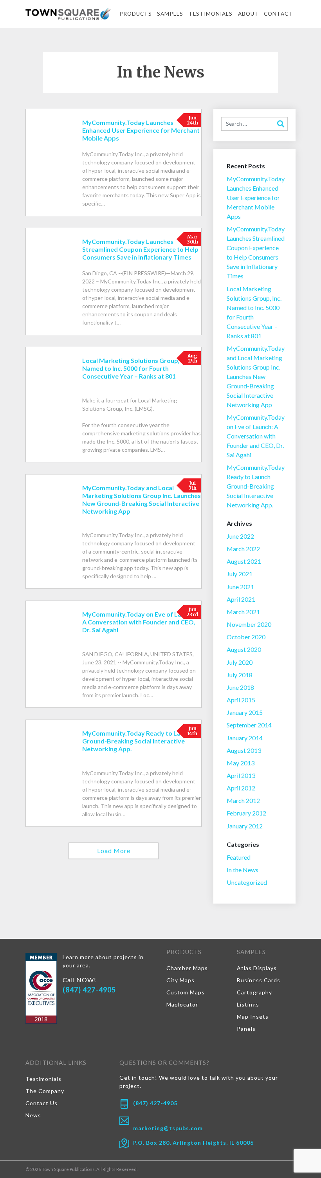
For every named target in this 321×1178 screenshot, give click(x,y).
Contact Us (41, 1103)
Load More (113, 850)
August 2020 (244, 649)
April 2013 (241, 775)
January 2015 (245, 712)
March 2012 (243, 800)
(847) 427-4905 (89, 989)
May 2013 (240, 763)
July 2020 (239, 662)
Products (135, 14)
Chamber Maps (187, 968)
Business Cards (258, 980)
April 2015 (241, 700)
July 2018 (239, 674)
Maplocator (182, 1004)
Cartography (254, 992)
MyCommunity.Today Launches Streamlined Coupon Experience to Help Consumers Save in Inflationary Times (256, 252)
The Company (44, 1091)
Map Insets (253, 1016)
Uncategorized (247, 882)
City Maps (180, 980)
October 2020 (246, 636)
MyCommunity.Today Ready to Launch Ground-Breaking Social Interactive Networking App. (256, 486)
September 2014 (249, 725)
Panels (246, 1028)
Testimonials (211, 14)
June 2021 (240, 586)
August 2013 (244, 750)
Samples (170, 14)
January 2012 (245, 826)
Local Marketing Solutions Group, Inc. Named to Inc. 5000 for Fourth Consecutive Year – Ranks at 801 (254, 312)
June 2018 (240, 687)
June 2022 (240, 536)
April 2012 (241, 788)
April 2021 (241, 599)
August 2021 (244, 561)
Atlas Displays (257, 968)
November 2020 (249, 624)
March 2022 (243, 548)
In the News (242, 869)
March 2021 (243, 611)
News (33, 1115)
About (248, 14)
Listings (248, 1004)
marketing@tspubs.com (168, 1128)
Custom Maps (185, 992)
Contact (278, 14)
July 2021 (239, 573)
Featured (239, 857)
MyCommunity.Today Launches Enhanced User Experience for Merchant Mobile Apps (256, 197)
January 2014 (245, 737)
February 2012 (246, 813)
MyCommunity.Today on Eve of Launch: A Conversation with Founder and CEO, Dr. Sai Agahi (256, 435)
